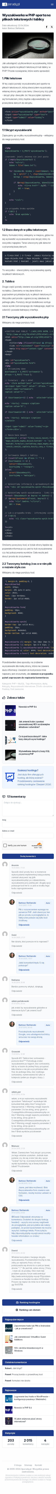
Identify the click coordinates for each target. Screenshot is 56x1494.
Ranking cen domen (29, 1310)
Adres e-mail (8, 831)
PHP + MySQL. (19, 683)
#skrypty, (6, 686)
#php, (45, 683)
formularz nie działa (17, 1380)
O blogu (18, 1465)
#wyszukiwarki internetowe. (23, 686)
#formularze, (36, 683)
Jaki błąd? (13, 1368)
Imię (4, 820)
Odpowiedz (17, 893)
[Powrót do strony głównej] (11, 4)
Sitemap (28, 1465)
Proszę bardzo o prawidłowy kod (24, 1374)
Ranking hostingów (30, 1302)
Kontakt (38, 1465)
